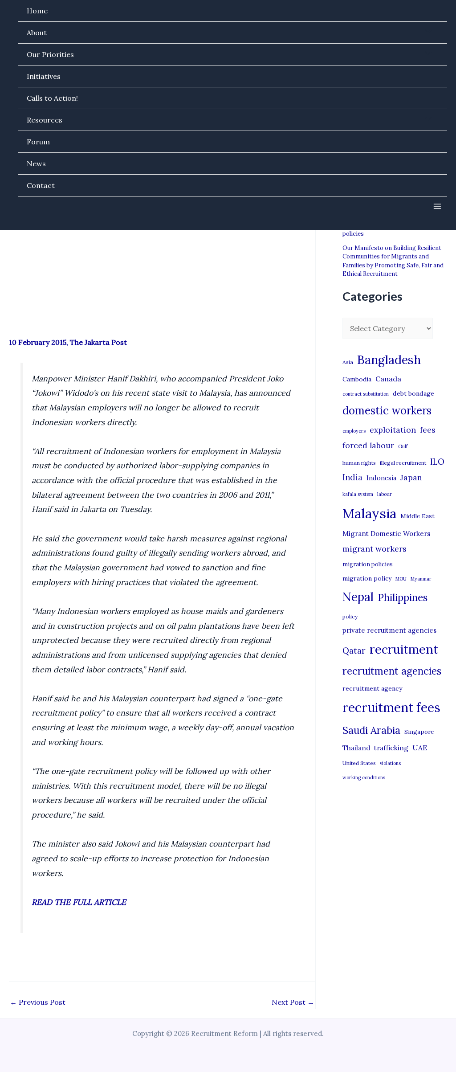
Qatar (354, 650)
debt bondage (413, 393)
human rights (359, 462)
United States (359, 763)
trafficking (391, 748)
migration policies (367, 564)
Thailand (356, 748)
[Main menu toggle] (437, 206)
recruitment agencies (391, 671)
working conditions (363, 777)
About (37, 32)
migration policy (366, 578)
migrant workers (374, 549)
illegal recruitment (403, 462)
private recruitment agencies (389, 630)
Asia (347, 362)
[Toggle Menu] (426, 32)
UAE (419, 747)
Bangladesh (389, 359)
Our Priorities (50, 54)
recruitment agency (372, 688)
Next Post (293, 1002)
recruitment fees (391, 707)
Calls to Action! (52, 98)
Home (37, 10)
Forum (38, 141)
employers (354, 431)
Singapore (419, 732)
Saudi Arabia (371, 730)
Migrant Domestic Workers (386, 533)
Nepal (358, 596)
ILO (437, 461)
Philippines (403, 597)
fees (427, 430)
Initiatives (44, 76)
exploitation (393, 430)
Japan (411, 477)
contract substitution (365, 394)
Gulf (403, 446)
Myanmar (421, 579)
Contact (41, 185)
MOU (401, 579)
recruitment (404, 649)
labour (384, 494)
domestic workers (387, 410)
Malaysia (369, 513)
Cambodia (356, 379)
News (36, 163)
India (352, 477)
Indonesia (381, 478)
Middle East (417, 516)
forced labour (368, 445)
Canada (388, 378)
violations (390, 763)
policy (350, 616)
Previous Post (37, 1002)
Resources (44, 119)
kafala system (357, 494)
